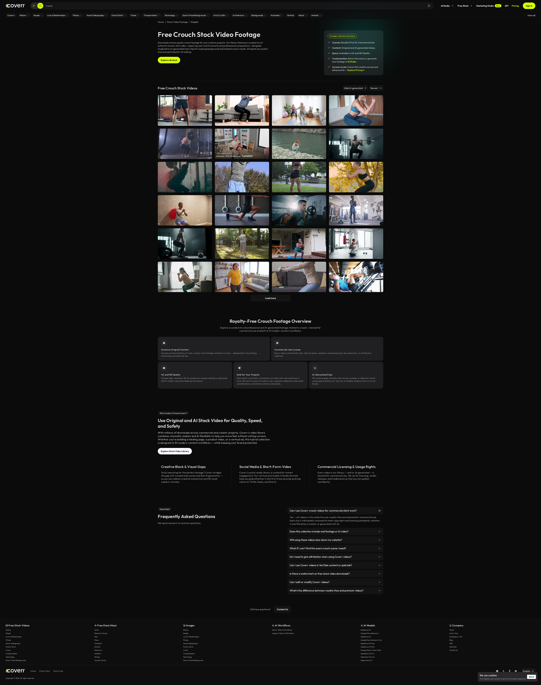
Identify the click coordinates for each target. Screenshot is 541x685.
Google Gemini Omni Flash (371, 650)
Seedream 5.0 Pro (367, 654)
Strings (97, 657)
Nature (8, 630)
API (506, 5)
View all (531, 15)
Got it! (531, 677)
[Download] (322, 155)
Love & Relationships (13, 637)
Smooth (97, 647)
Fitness (8, 640)
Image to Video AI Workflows (283, 633)
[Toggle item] (379, 510)
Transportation (11, 654)
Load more (270, 298)
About (451, 630)
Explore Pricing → (355, 70)
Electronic (98, 650)
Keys (96, 637)
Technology (10, 657)
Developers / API (455, 637)
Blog (451, 640)
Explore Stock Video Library (175, 451)
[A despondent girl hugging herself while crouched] (299, 144)
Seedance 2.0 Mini (367, 647)
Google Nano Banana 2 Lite (371, 640)
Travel (8, 650)
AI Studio (445, 5)
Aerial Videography (13, 643)
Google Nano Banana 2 (369, 633)
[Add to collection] (322, 132)
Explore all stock (169, 60)
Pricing (515, 5)
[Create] (34, 6)
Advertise (452, 647)
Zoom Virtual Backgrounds (16, 660)
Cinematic (98, 643)
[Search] (40, 6)
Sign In (529, 5)
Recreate (299, 155)
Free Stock (463, 5)
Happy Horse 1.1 (366, 660)
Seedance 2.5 (366, 630)
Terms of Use (58, 671)
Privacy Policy (44, 671)
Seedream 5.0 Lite (367, 657)
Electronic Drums (100, 633)
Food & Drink (11, 647)
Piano (96, 640)
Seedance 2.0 (366, 637)
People (8, 633)
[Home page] (15, 5)
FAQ (451, 643)
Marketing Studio (488, 5)
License (33, 671)
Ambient (97, 654)
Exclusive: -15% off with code (234, 156)
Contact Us (282, 609)
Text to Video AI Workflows (282, 630)
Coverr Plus (453, 633)
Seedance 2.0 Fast (367, 643)
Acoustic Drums (100, 660)
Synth (96, 630)
